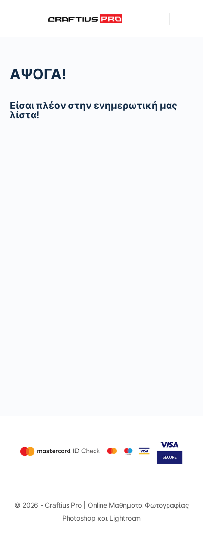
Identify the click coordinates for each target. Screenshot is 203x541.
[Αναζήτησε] (157, 18)
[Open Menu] (16, 18)
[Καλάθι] (184, 18)
